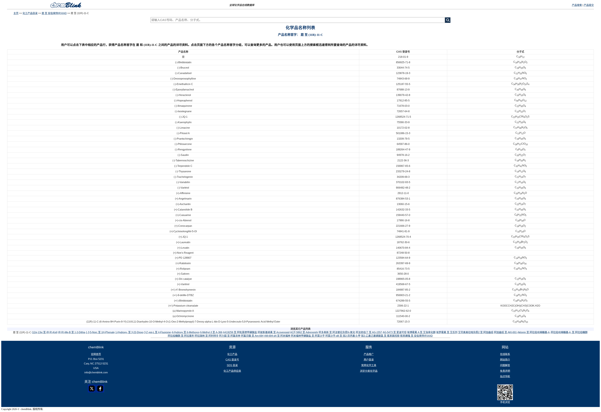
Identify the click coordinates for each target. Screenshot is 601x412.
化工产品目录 (30, 13)
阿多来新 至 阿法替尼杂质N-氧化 (337, 332)
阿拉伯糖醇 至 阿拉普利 (181, 335)
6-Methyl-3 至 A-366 (211, 332)
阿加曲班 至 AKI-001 (505, 332)
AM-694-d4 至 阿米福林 (277, 335)
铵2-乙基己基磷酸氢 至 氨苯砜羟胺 (380, 335)
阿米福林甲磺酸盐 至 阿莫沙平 (308, 335)
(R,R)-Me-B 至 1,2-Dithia (71, 332)
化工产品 (232, 354)
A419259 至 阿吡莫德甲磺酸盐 (240, 332)
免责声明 (505, 371)
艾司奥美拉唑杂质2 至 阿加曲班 (475, 332)
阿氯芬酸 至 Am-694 (252, 335)
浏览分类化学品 (369, 371)
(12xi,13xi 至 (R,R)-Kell (44, 332)
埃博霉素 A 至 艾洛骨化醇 (421, 332)
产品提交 (589, 5)
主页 (15, 13)
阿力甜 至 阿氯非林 (229, 335)
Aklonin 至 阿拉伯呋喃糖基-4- (533, 332)
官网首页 (96, 354)
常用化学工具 (368, 365)
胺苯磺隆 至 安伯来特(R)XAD (416, 335)
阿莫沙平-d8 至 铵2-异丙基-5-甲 (342, 335)
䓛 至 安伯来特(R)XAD (54, 13)
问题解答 (505, 365)
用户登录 (369, 359)
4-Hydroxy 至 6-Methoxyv (186, 332)
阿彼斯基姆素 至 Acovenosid (274, 332)
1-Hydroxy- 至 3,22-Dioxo (129, 332)
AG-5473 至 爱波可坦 (394, 332)
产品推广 (369, 354)
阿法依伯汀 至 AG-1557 (369, 332)
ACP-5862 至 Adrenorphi (304, 332)
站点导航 (505, 376)
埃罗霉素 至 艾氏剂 (446, 332)
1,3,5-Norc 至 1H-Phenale (100, 332)
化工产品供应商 (232, 371)
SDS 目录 (232, 365)
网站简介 (505, 359)
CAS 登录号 (232, 359)
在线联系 (505, 354)
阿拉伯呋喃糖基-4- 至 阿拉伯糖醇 (569, 332)
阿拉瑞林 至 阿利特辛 (206, 335)
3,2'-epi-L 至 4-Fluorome (157, 332)
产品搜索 (577, 5)
